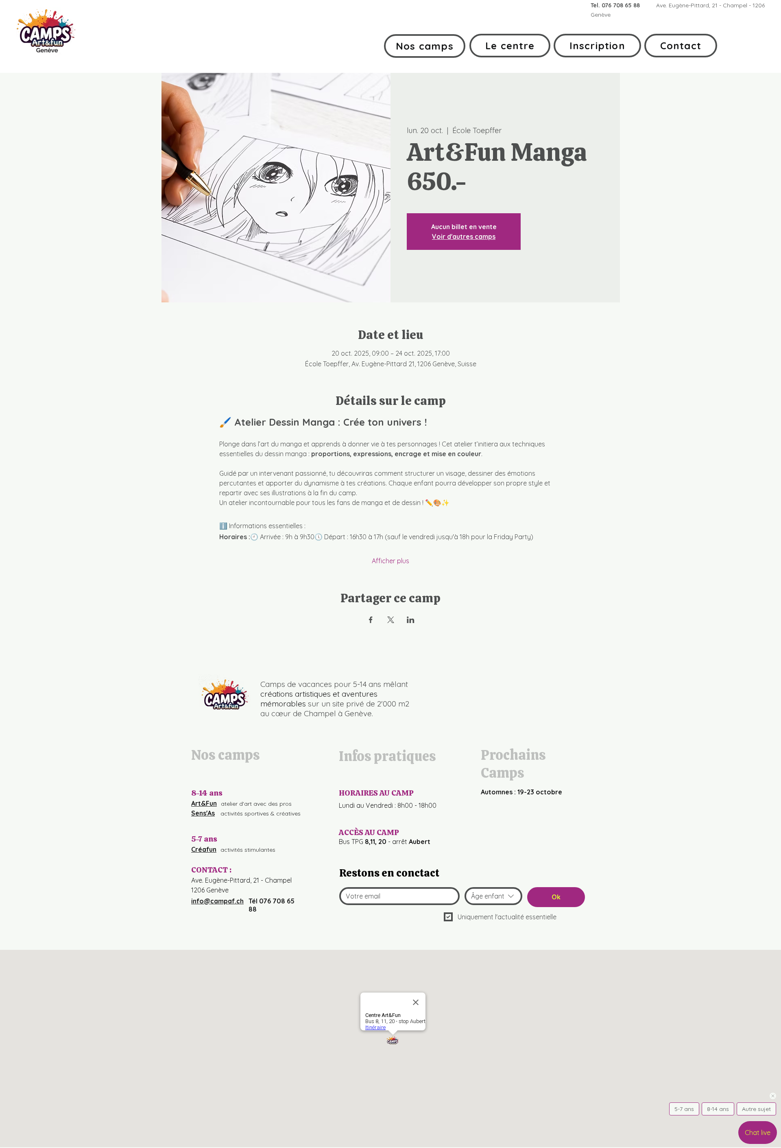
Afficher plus (390, 561)
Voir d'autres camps (463, 236)
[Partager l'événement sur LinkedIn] (410, 620)
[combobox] (493, 896)
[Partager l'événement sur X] (391, 620)
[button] (424, 46)
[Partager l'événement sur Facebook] (371, 620)
